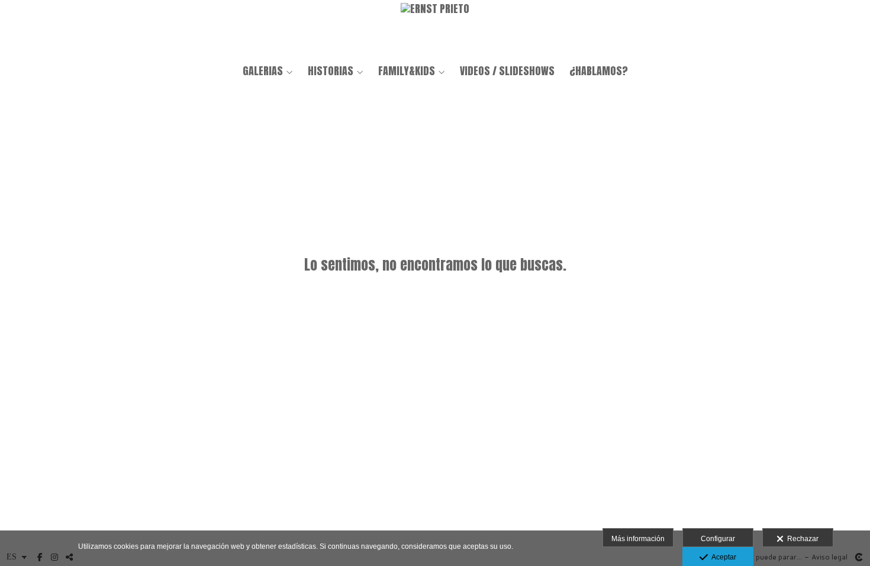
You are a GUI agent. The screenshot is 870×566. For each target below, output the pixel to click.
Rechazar (801, 539)
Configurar (718, 539)
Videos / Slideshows (507, 71)
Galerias (263, 71)
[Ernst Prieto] (435, 28)
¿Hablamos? (598, 71)
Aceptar (722, 557)
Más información (638, 539)
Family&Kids (406, 71)
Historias (330, 71)
